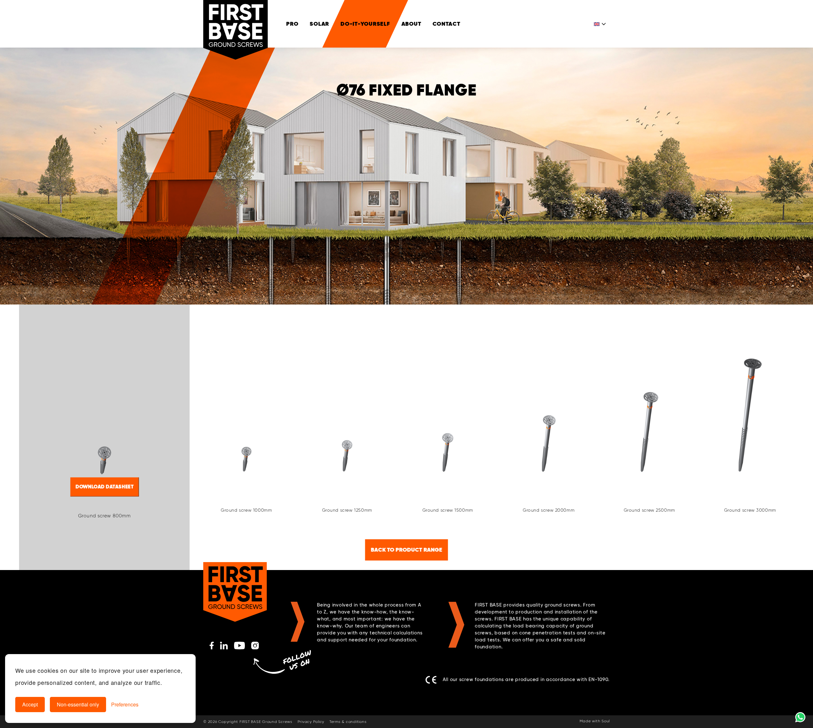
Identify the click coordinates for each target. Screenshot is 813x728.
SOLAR (319, 23)
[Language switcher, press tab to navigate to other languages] (600, 23)
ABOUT (411, 23)
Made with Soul (595, 721)
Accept (30, 704)
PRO (292, 23)
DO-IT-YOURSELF (365, 23)
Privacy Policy (311, 722)
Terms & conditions (348, 722)
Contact (446, 23)
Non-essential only (78, 704)
